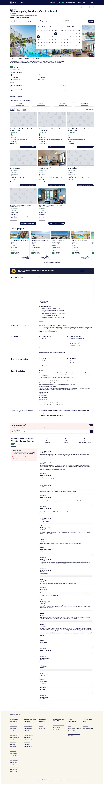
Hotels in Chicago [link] (13, 726)
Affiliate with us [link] (56, 722)
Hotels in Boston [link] (13, 757)
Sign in (92, 2)
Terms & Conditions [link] (72, 721)
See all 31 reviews (14, 69)
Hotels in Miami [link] (13, 742)
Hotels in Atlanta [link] (13, 753)
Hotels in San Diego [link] (14, 732)
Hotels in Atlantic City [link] (14, 760)
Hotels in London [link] (13, 764)
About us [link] (84, 721)
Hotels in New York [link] (13, 723)
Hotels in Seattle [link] (13, 769)
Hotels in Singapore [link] (28, 726)
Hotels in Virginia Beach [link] (14, 767)
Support (79, 2)
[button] (41, 33)
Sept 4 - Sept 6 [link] (84, 105)
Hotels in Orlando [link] (13, 728)
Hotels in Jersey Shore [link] (28, 735)
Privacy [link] (69, 723)
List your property (70, 2)
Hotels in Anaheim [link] (13, 771)
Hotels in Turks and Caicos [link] (29, 723)
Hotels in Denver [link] (13, 746)
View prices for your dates (28, 147)
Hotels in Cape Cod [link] (28, 746)
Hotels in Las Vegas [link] (13, 721)
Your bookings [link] (42, 721)
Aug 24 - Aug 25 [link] (41, 105)
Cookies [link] (69, 726)
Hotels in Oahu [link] (27, 744)
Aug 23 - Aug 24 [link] (20, 105)
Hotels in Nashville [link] (13, 735)
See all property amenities (45, 365)
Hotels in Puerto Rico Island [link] (29, 739)
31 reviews (13, 446)
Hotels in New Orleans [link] (14, 730)
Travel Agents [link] (56, 729)
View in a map (43, 302)
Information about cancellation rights (48, 331)
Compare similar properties (53, 262)
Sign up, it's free (89, 270)
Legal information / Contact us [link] (74, 728)
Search (91, 21)
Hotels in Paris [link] (12, 744)
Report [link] (15, 458)
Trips (84, 2)
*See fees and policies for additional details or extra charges (51, 352)
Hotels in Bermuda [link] (28, 730)
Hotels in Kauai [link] (27, 742)
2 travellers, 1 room (70, 22)
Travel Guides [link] (85, 726)
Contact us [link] (41, 726)
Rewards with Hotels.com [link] (88, 728)
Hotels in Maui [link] (27, 737)
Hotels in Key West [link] (13, 762)
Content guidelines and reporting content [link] (73, 731)
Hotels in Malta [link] (27, 732)
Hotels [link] (11, 707)
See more (41, 321)
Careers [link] (84, 723)
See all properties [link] (17, 7)
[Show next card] (93, 245)
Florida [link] (26, 707)
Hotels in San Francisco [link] (14, 737)
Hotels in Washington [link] (14, 748)
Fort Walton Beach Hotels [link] (33, 707)
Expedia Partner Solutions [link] (58, 725)
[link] (91, 7)
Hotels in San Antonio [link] (14, 755)
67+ (91, 54)
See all (12, 82)
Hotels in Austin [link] (13, 751)
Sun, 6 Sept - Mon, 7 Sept (45, 22)
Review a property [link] (42, 728)
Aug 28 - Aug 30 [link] (63, 105)
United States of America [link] (19, 707)
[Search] (91, 431)
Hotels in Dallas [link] (13, 773)
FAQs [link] (40, 723)
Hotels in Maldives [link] (28, 728)
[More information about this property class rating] (15, 13)
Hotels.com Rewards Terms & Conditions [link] (74, 735)
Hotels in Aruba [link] (27, 721)
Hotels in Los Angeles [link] (14, 739)
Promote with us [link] (56, 727)
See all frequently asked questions (47, 418)
